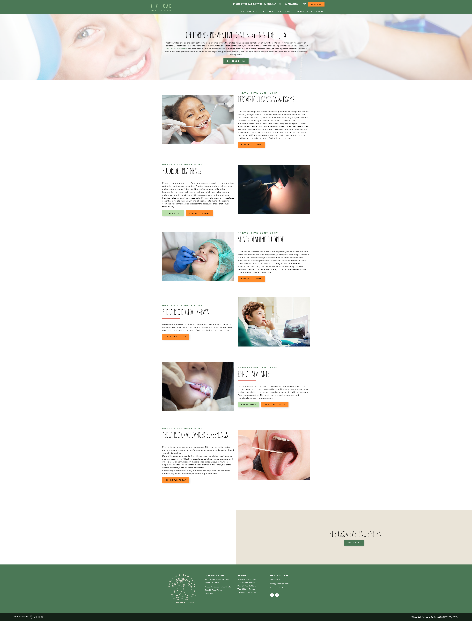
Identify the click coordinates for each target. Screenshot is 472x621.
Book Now (354, 543)
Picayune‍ (209, 593)
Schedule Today (251, 145)
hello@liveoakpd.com (279, 584)
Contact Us (317, 11)
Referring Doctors (278, 588)
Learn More (173, 213)
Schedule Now (236, 61)
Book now (316, 4)
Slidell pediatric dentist (176, 49)
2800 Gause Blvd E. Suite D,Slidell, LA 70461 (217, 581)
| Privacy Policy (451, 617)
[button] (248, 11)
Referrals (302, 11)
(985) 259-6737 (276, 579)
